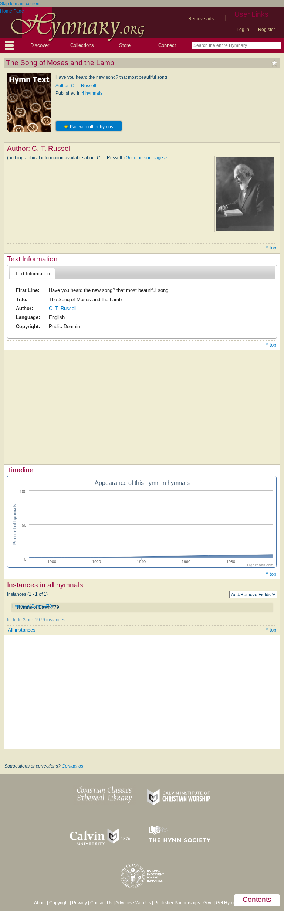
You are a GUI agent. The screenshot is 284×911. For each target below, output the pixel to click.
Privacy (79, 902)
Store (125, 45)
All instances (22, 630)
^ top (271, 248)
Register (266, 29)
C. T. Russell (63, 308)
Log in (243, 29)
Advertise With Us (133, 902)
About (40, 902)
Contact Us (101, 902)
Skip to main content (20, 3)
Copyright (59, 902)
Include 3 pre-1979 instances (36, 619)
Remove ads (201, 18)
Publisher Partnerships (177, 902)
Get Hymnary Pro (233, 902)
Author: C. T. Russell (75, 85)
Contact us (72, 766)
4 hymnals (92, 93)
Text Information (32, 273)
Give (208, 902)
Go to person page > (146, 157)
